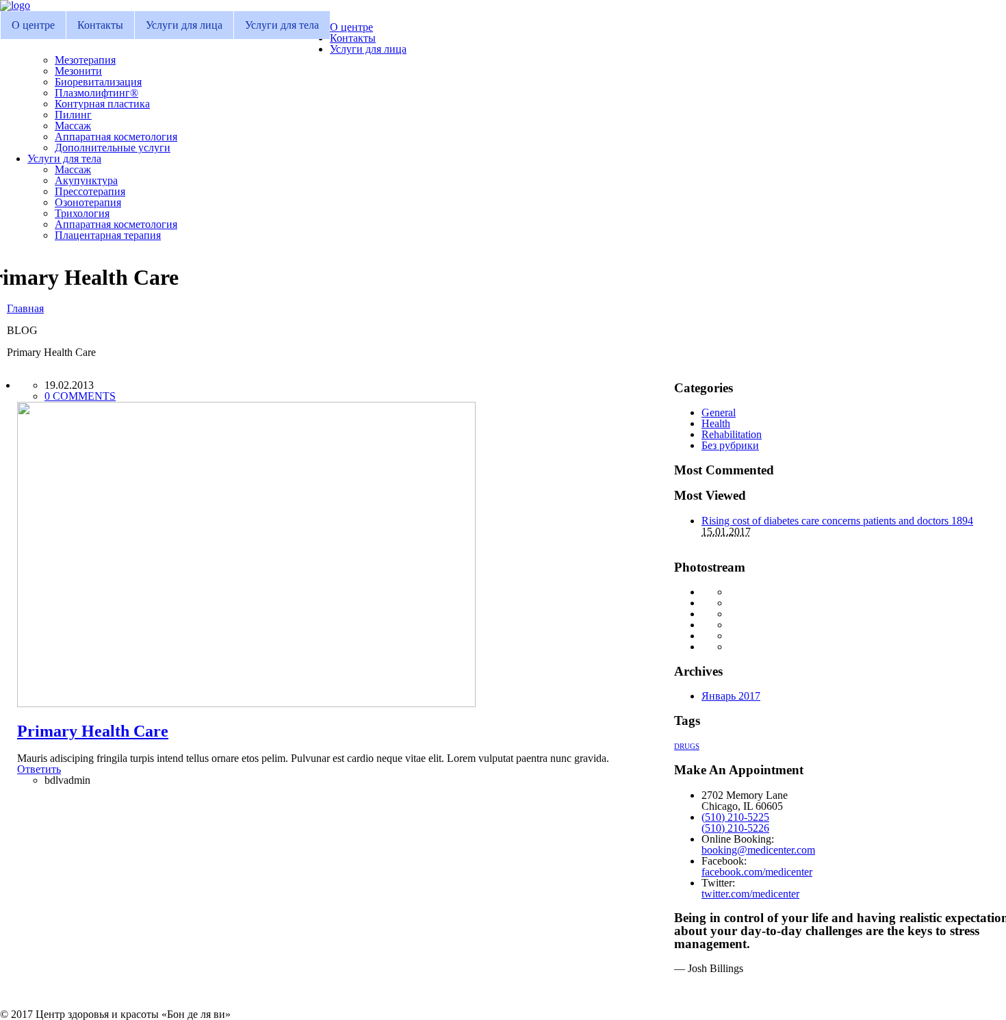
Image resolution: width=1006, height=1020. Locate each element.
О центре (33, 25)
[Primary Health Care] (246, 703)
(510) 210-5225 (735, 817)
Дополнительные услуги (112, 147)
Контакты (100, 25)
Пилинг (73, 114)
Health (715, 423)
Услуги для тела (282, 25)
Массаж (73, 125)
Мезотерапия (85, 60)
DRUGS (686, 746)
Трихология (82, 213)
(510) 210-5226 (735, 828)
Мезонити (78, 71)
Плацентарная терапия (108, 235)
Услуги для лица (184, 25)
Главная (25, 308)
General (718, 412)
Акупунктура (86, 180)
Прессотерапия (90, 191)
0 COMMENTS (80, 396)
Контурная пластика (102, 104)
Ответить (39, 769)
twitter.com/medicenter (750, 894)
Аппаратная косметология (116, 136)
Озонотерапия (88, 202)
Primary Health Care (92, 731)
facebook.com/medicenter (756, 872)
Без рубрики (730, 445)
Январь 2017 (730, 696)
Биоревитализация (98, 82)
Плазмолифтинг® (96, 93)
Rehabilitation (731, 434)
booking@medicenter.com (758, 850)
